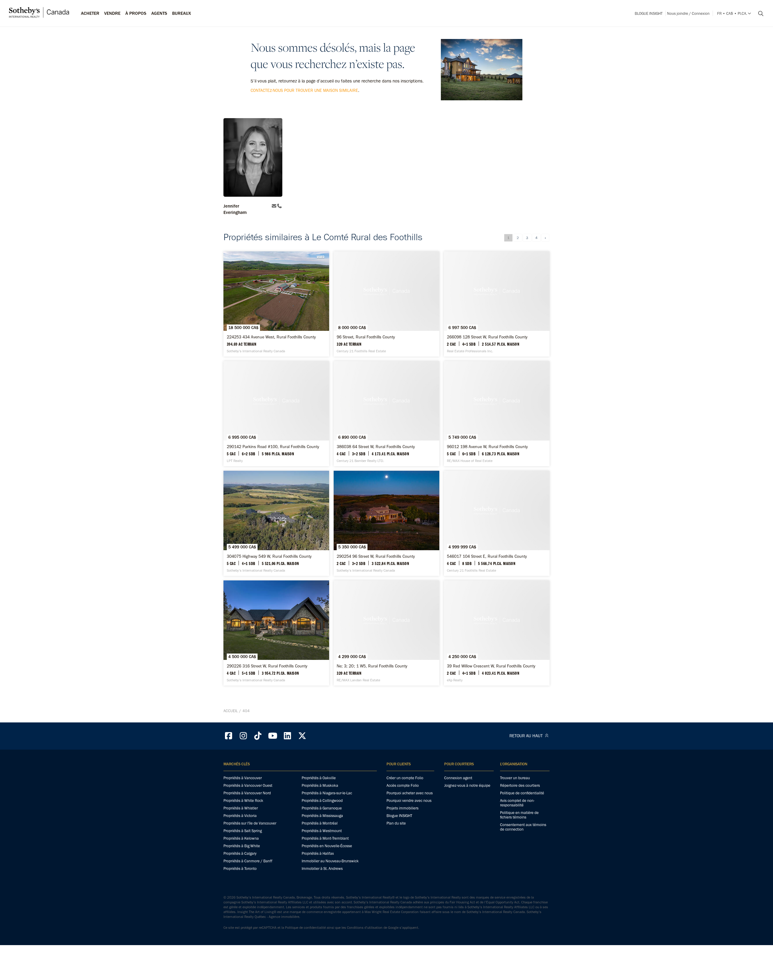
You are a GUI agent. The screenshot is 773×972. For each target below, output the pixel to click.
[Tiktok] (258, 736)
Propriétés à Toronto (240, 868)
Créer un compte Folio (404, 778)
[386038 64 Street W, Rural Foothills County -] (386, 413)
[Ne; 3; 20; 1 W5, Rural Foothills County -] (386, 633)
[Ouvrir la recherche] (758, 13)
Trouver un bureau (515, 778)
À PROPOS (135, 13)
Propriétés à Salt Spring (242, 830)
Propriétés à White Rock (243, 800)
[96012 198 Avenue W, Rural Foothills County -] (497, 413)
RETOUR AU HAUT (526, 735)
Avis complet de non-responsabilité (517, 802)
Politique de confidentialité (522, 793)
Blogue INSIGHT (648, 13)
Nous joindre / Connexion (688, 13)
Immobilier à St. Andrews (322, 868)
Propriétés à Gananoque (322, 808)
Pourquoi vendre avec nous (408, 800)
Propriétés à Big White (241, 846)
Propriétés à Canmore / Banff (247, 861)
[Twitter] (302, 736)
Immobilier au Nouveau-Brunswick (330, 861)
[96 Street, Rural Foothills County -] (386, 304)
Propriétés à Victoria (240, 815)
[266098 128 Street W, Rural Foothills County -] (497, 304)
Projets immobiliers (402, 808)
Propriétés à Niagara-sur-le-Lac (327, 793)
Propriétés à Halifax (318, 853)
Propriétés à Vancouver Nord (247, 793)
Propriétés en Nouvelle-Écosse (327, 846)
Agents (159, 13)
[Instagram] (243, 736)
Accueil (230, 711)
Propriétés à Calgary (239, 853)
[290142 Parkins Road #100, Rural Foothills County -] (276, 413)
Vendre (112, 13)
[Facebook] (228, 736)
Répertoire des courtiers (520, 785)
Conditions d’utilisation (365, 927)
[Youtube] (273, 736)
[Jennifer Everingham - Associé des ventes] (252, 158)
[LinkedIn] (287, 736)
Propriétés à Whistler (240, 808)
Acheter (90, 13)
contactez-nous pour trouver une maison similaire (304, 90)
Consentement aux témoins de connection (523, 827)
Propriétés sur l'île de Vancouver (249, 823)
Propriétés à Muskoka (320, 785)
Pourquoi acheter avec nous (409, 793)
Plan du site (396, 823)
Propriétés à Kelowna (241, 838)
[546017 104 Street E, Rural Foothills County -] (497, 523)
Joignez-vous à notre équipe (467, 785)
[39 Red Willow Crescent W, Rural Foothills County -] (497, 633)
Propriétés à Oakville (319, 778)
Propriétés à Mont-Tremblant (325, 838)
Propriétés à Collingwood (322, 800)
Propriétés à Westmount (322, 830)
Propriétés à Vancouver (242, 778)
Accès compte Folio (402, 785)
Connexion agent (458, 778)
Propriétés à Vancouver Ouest (247, 785)
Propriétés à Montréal (320, 823)
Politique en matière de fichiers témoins (519, 814)
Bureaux (181, 13)
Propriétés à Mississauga (322, 815)
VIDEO (320, 256)
